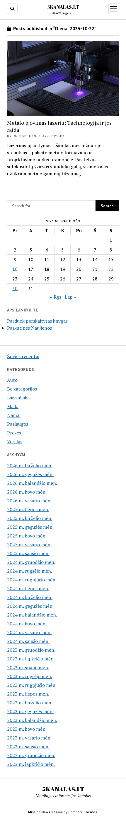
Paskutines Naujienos (29, 328)
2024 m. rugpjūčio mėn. (32, 579)
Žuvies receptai (23, 356)
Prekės (14, 432)
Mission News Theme (45, 812)
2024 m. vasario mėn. (29, 632)
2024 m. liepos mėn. (28, 588)
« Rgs (55, 297)
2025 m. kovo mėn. (27, 536)
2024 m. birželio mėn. (29, 597)
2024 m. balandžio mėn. (32, 615)
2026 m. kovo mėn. (27, 492)
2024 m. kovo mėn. (27, 623)
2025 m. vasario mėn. (29, 544)
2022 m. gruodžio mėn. (31, 755)
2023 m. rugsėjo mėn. (29, 676)
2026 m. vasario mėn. (29, 500)
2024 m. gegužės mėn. (30, 606)
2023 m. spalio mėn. (28, 667)
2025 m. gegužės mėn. (30, 527)
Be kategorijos (22, 389)
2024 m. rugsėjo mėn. (29, 571)
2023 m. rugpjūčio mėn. (32, 685)
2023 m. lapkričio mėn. (31, 658)
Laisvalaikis (18, 397)
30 (15, 288)
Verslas (14, 441)
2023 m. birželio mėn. (29, 702)
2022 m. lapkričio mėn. (31, 764)
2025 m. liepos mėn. (28, 509)
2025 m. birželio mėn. (29, 518)
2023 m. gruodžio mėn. (31, 650)
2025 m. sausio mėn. (28, 553)
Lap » (70, 297)
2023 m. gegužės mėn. (30, 711)
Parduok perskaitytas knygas (37, 321)
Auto (12, 380)
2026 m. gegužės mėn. (30, 474)
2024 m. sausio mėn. (28, 641)
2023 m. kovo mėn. (27, 729)
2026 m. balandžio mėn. (32, 483)
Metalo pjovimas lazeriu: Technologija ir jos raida (59, 126)
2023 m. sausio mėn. (28, 746)
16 (15, 269)
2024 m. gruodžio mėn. (31, 562)
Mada (12, 406)
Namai (14, 415)
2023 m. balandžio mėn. (32, 720)
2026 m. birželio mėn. (29, 465)
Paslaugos (17, 424)
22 (111, 269)
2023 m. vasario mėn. (29, 738)
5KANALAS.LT (63, 7)
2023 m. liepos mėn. (28, 694)
